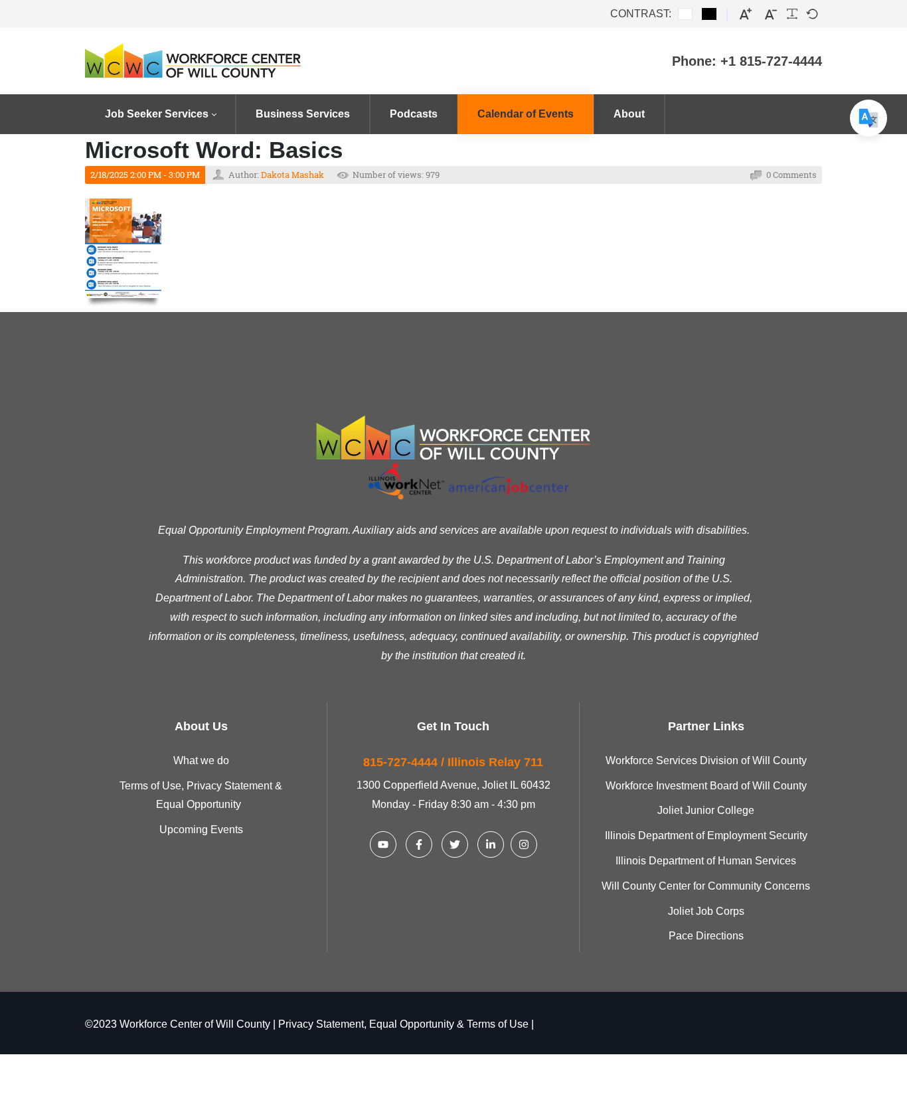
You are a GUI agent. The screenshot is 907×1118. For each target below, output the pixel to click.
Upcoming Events (201, 829)
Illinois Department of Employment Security (706, 835)
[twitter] (455, 844)
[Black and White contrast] (709, 14)
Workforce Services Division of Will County (706, 760)
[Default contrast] (685, 14)
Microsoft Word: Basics (214, 150)
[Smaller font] (771, 14)
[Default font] (812, 14)
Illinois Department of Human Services (706, 860)
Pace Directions (706, 935)
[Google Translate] (868, 118)
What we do (201, 760)
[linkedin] (419, 844)
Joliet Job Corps (706, 911)
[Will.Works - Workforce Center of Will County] (215, 61)
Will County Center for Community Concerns (706, 886)
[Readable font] (792, 14)
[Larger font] (745, 14)
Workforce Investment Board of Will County (706, 785)
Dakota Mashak (292, 175)
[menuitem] (160, 114)
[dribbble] (490, 844)
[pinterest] (383, 844)
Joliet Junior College (705, 810)
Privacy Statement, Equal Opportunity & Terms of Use (403, 1024)
